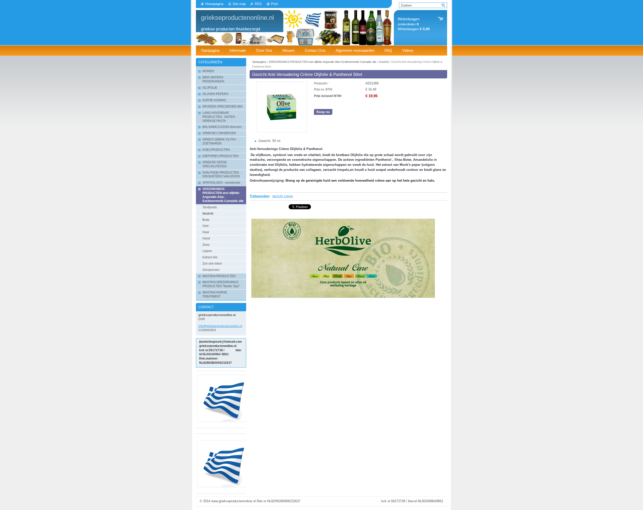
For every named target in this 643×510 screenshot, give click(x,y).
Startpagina (259, 61)
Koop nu (323, 112)
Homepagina (214, 4)
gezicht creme (282, 196)
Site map (239, 4)
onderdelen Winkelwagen (414, 24)
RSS (258, 4)
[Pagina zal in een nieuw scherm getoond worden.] (281, 131)
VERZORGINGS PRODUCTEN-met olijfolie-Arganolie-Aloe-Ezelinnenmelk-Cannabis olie (322, 61)
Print (274, 4)
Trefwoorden (259, 196)
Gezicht (384, 61)
